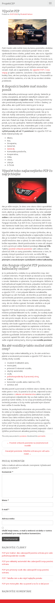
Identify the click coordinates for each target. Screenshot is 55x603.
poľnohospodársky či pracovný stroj (22, 376)
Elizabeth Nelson (26, 14)
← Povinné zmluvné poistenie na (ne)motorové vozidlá (27, 444)
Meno (5, 500)
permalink (41, 436)
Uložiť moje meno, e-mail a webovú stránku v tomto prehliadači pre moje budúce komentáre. (27, 531)
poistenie (23, 436)
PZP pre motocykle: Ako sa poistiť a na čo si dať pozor (25, 583)
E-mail (5, 509)
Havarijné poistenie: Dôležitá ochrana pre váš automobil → (27, 452)
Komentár (7, 472)
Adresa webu (8, 518)
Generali (10, 148)
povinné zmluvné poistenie (20, 248)
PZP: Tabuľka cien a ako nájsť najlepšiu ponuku (22, 578)
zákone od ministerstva (25, 394)
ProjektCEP (8, 3)
